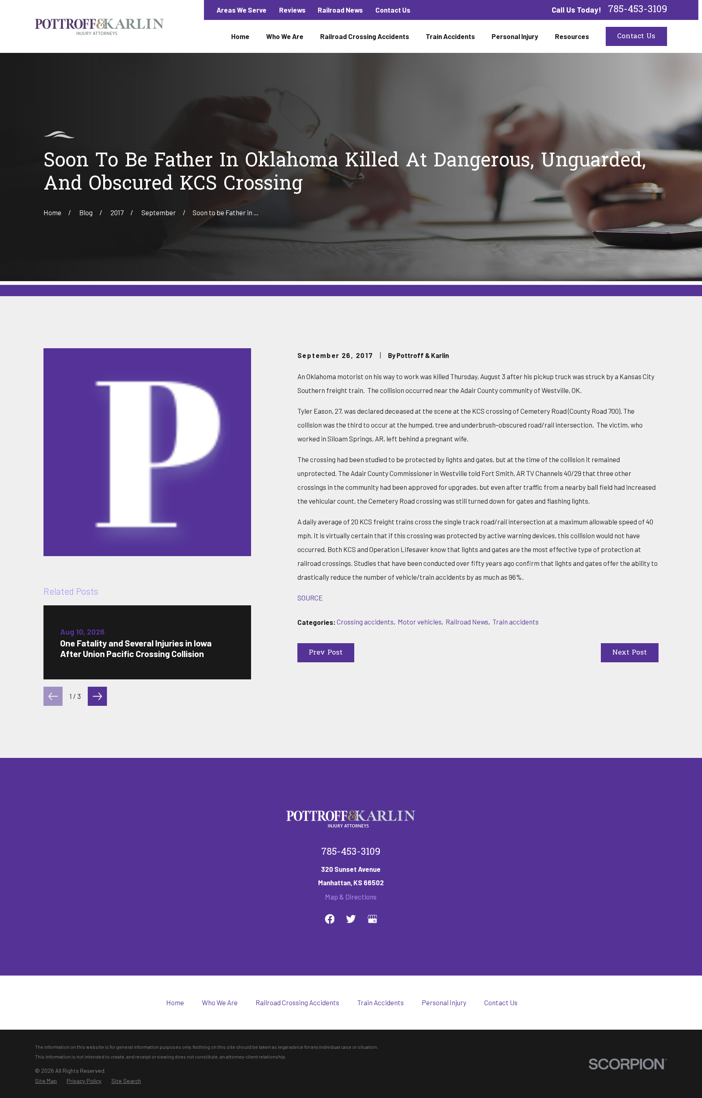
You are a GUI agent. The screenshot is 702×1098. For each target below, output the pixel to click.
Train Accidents (380, 1002)
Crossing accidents (365, 622)
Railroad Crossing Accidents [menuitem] (364, 36)
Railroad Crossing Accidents (297, 1002)
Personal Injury (444, 1002)
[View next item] (97, 696)
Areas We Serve (241, 10)
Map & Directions (351, 897)
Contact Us (392, 10)
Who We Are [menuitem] (284, 36)
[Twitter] (351, 919)
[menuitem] (46, 1081)
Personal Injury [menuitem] (515, 36)
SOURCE (310, 598)
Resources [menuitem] (572, 36)
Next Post (629, 653)
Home (175, 1002)
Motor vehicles (420, 622)
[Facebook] (330, 919)
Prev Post (325, 653)
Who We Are (220, 1002)
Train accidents (515, 622)
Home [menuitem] (240, 36)
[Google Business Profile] (372, 919)
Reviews (292, 10)
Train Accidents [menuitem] (450, 36)
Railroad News (340, 10)
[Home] (99, 26)
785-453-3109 (637, 10)
